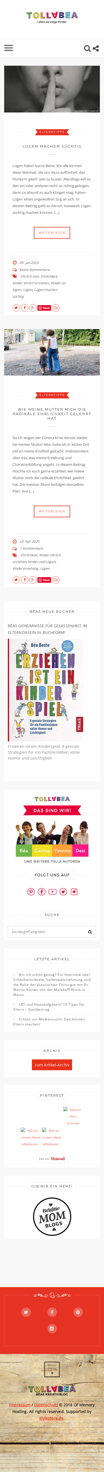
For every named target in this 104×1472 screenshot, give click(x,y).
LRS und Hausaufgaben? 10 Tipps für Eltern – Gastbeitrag (49, 1007)
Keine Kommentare (35, 269)
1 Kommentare (31, 548)
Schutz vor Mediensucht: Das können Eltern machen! (49, 1022)
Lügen (28, 289)
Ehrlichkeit (49, 276)
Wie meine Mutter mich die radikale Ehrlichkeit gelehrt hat (52, 413)
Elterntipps (52, 132)
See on (44, 1158)
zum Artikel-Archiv (52, 1064)
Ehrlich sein (30, 276)
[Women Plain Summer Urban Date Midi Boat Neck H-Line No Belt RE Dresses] (73, 1117)
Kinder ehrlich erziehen (30, 283)
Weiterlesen (52, 232)
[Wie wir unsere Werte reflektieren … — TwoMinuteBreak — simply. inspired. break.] (31, 1138)
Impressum (20, 1404)
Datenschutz (46, 1404)
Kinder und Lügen (41, 561)
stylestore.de (51, 1418)
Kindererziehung (25, 568)
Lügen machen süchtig (52, 146)
